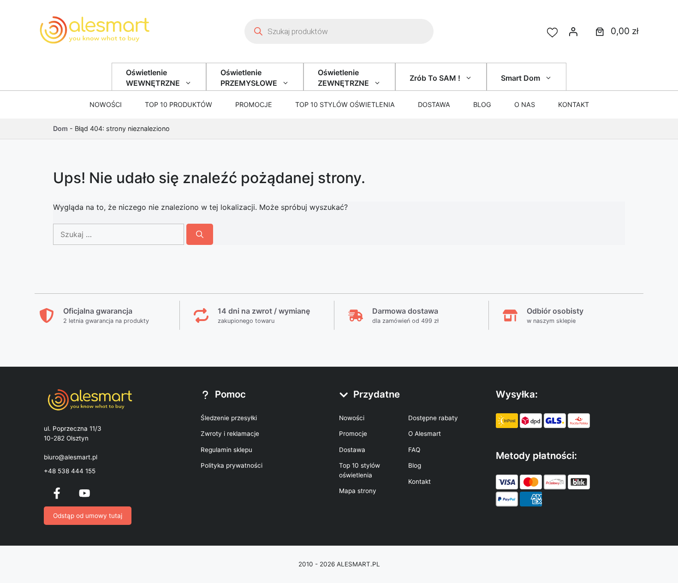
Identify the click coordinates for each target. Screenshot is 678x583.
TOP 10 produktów (178, 104)
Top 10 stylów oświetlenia (345, 104)
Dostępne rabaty (433, 418)
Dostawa (434, 104)
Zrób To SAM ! (435, 78)
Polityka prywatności (231, 465)
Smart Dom (520, 78)
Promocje (253, 104)
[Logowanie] (573, 31)
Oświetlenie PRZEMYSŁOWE (248, 77)
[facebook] (57, 493)
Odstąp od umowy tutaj (87, 515)
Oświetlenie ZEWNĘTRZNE (343, 77)
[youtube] (84, 493)
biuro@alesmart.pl (70, 457)
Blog (482, 104)
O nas (524, 104)
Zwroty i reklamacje (230, 433)
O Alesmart (424, 433)
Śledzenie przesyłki (229, 418)
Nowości (105, 104)
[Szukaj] (199, 234)
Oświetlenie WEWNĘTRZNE (153, 77)
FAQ (414, 449)
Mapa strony (357, 490)
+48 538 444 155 (69, 471)
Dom (60, 128)
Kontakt (573, 104)
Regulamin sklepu (226, 449)
